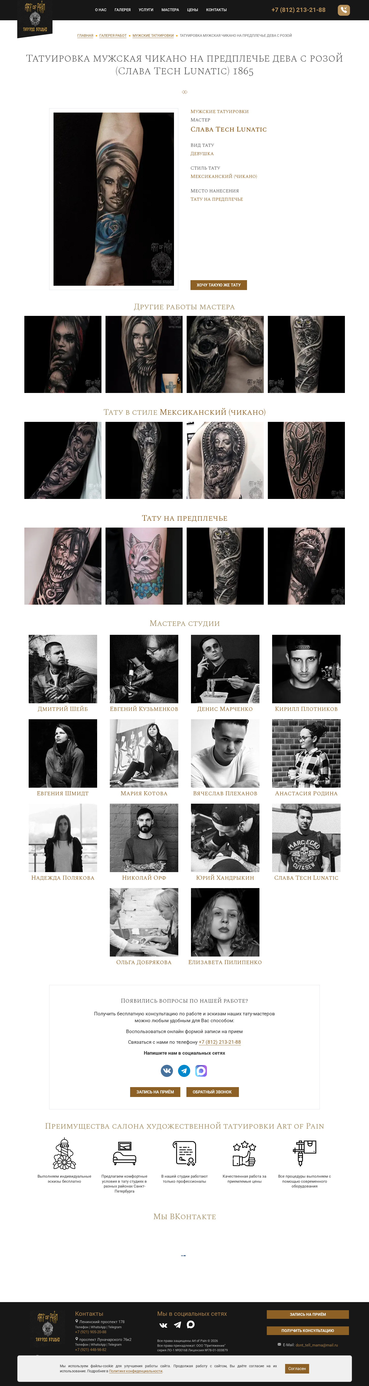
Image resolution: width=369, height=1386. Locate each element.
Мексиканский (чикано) (223, 176)
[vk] (167, 1071)
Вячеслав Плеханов (225, 793)
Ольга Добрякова (144, 962)
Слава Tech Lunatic (228, 129)
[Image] (62, 354)
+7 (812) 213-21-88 (299, 9)
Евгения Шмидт (63, 793)
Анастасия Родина (306, 793)
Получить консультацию (308, 1330)
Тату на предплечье (216, 199)
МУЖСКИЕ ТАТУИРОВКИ (153, 35)
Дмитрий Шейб (63, 709)
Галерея (123, 10)
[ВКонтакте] (163, 1326)
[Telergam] (184, 1071)
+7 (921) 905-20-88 (90, 1332)
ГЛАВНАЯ (85, 35)
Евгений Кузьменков (144, 709)
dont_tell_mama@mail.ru (317, 1345)
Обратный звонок (213, 1092)
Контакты (216, 10)
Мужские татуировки (219, 111)
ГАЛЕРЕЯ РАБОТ (113, 35)
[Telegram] (177, 1326)
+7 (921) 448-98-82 (90, 1349)
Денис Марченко (225, 709)
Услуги (146, 10)
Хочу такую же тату (219, 285)
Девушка (202, 153)
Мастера (170, 10)
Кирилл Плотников (306, 709)
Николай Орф (144, 878)
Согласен (297, 1368)
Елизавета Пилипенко (225, 962)
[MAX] (191, 1326)
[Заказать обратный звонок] (344, 10)
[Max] (201, 1071)
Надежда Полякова (63, 878)
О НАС (101, 10)
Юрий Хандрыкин (225, 878)
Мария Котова (144, 793)
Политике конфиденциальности (135, 1371)
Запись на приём (155, 1092)
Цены (192, 10)
